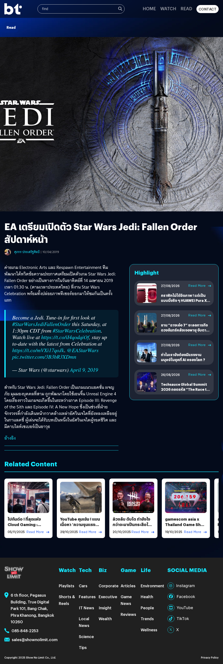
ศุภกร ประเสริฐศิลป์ (27, 252)
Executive (108, 596)
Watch (168, 8)
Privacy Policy (210, 657)
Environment (152, 585)
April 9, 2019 (84, 369)
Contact (208, 9)
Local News (84, 622)
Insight (105, 607)
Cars (83, 585)
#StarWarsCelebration (77, 330)
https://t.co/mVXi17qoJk (38, 350)
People (147, 607)
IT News (86, 607)
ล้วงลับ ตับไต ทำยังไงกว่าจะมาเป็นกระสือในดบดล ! (133, 524)
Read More (197, 285)
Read (186, 8)
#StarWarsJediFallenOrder (41, 324)
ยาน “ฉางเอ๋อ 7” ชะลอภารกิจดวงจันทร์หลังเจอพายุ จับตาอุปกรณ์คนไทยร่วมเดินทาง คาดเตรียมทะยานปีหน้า (184, 332)
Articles (128, 585)
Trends (147, 618)
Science (86, 636)
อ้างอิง (10, 438)
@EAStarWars (83, 350)
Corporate (108, 585)
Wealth (105, 618)
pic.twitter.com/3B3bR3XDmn (44, 356)
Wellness (149, 629)
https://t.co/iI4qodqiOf (65, 337)
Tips (83, 647)
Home (149, 8)
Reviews (128, 614)
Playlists (66, 585)
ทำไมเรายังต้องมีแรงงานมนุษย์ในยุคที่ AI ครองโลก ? (183, 357)
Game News (126, 600)
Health (147, 596)
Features (87, 596)
